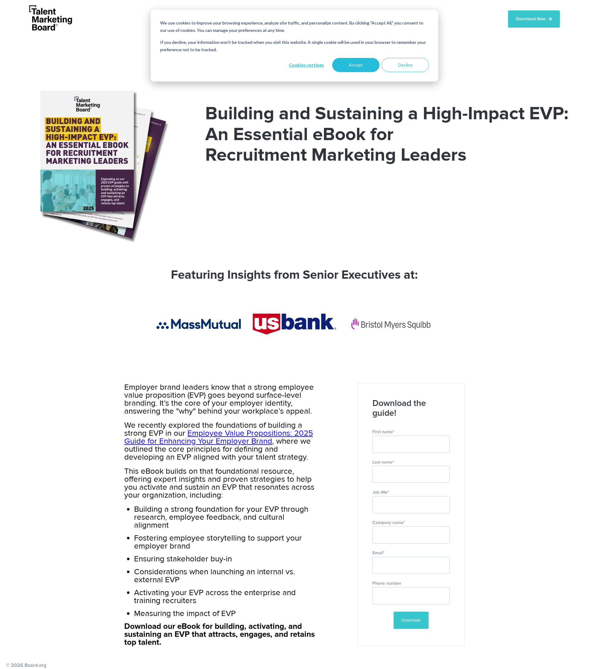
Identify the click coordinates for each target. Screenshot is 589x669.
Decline (405, 64)
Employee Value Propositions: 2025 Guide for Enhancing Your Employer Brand (218, 437)
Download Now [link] (531, 18)
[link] (198, 324)
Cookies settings (306, 64)
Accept (356, 64)
